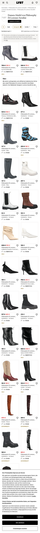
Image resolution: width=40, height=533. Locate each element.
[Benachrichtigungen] (32, 3)
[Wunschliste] (37, 3)
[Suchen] (7, 3)
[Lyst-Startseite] (19, 3)
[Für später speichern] (17, 66)
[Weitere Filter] (3, 27)
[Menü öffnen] (3, 3)
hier (7, 40)
